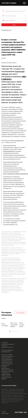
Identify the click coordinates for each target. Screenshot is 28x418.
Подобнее (3, 379)
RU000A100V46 (8, 151)
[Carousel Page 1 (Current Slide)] (9, 331)
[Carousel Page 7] (18, 331)
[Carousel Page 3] (12, 331)
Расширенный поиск (6, 30)
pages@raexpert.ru (6, 351)
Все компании (20, 312)
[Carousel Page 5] (15, 331)
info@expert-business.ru (7, 347)
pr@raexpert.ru (19, 140)
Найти (14, 25)
